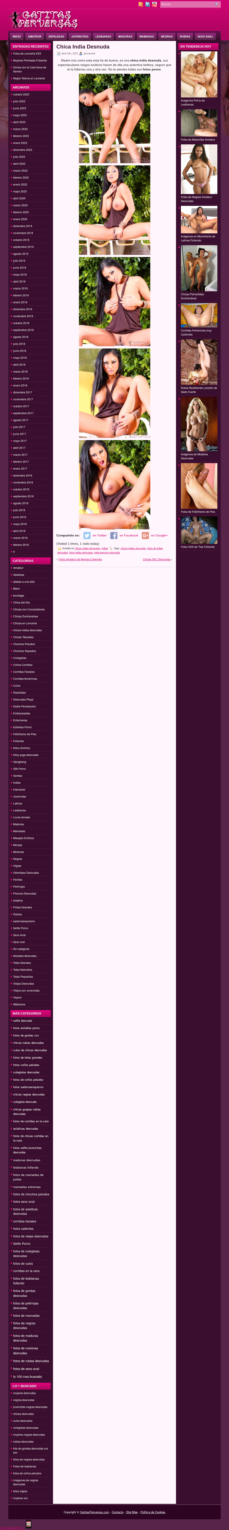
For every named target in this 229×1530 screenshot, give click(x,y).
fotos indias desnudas (81, 552)
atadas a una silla (24, 581)
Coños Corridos (22, 665)
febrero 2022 (21, 177)
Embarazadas (21, 713)
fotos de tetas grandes (27, 1057)
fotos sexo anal (24, 1201)
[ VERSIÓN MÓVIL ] (12, 1528)
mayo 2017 (20, 441)
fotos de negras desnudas (24, 1325)
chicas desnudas (23, 1414)
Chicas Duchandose (25, 616)
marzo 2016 (20, 538)
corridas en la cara (26, 1270)
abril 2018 (19, 364)
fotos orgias (20, 1491)
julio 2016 (19, 510)
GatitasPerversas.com (94, 1512)
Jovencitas (79, 36)
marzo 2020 (20, 205)
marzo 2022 (20, 170)
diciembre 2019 (22, 226)
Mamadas (147, 36)
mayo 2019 (20, 274)
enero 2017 (20, 468)
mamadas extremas (27, 1186)
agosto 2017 (20, 420)
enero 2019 (20, 302)
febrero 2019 (21, 295)
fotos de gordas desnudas (24, 1293)
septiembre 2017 (23, 413)
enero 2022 (20, 184)
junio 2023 (19, 108)
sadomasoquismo (24, 921)
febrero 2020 (21, 212)
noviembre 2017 (23, 399)
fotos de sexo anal (26, 1368)
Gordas (17, 775)
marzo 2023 (20, 129)
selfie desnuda (22, 1020)
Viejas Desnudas (23, 983)
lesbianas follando (26, 1167)
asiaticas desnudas (25, 1128)
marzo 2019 (20, 288)
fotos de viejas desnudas (30, 1236)
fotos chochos (21, 748)
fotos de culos (23, 1263)
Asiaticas (18, 574)
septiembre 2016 (23, 496)
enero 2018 (20, 385)
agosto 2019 (20, 253)
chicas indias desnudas (27, 630)
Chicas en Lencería (25, 623)
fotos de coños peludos (28, 1079)
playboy (18, 900)
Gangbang (19, 762)
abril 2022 (19, 163)
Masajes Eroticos (23, 838)
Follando (18, 741)
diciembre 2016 (22, 475)
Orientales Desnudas (26, 872)
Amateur (34, 36)
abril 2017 (19, 448)
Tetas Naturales (22, 969)
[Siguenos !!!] (148, 6)
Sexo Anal (205, 36)
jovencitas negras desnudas (30, 1407)
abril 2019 (19, 281)
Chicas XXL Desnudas (156, 559)
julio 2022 (19, 156)
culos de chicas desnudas (30, 1050)
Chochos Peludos (24, 644)
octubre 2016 (21, 489)
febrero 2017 (21, 461)
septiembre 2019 (23, 247)
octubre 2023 (21, 94)
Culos (16, 685)
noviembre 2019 (23, 233)
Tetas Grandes (22, 962)
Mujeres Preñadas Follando (30, 60)
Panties (17, 879)
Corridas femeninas (25, 678)
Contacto (117, 1512)
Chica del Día (21, 602)
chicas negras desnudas (29, 1094)
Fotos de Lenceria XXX (27, 53)
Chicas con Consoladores (29, 609)
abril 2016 (19, 531)
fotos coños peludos (26, 1065)
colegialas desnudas (26, 1072)
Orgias (17, 865)
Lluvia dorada (21, 817)
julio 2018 (19, 344)
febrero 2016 (21, 545)
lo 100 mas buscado (27, 1376)
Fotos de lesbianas (24, 1466)
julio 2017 (19, 427)
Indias (17, 782)
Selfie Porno (20, 928)
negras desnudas (23, 1400)
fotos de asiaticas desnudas (25, 1211)
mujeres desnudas (24, 1393)
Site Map (132, 1512)
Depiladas (56, 36)
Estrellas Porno (22, 727)
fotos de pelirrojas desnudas (25, 1305)
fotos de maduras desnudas (25, 1337)
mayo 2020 (20, 191)
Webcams (19, 1004)
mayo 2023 (20, 115)
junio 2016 (19, 517)
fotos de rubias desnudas (31, 1360)
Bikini (16, 588)
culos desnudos (22, 1420)
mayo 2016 (20, 524)
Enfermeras (20, 720)
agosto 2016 (20, 503)
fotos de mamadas (26, 1315)
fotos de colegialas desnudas (26, 1253)
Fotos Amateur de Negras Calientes (80, 559)
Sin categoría (21, 949)
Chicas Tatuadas (23, 637)
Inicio (17, 36)
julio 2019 (19, 260)
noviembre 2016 (23, 482)
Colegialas (19, 658)
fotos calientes (23, 1228)
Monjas (17, 845)
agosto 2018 (20, 337)
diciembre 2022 (22, 150)
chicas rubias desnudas (28, 1042)
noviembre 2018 (23, 316)
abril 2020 (19, 198)
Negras (167, 36)
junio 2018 (19, 350)
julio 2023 (19, 101)
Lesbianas (103, 36)
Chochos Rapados (24, 651)
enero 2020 (20, 219)
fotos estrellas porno (26, 1028)
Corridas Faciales (24, 671)
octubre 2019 (21, 240)
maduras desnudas (26, 1160)
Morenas (18, 852)
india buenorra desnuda (107, 552)
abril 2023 (19, 122)
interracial (19, 789)
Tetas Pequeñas (23, 976)
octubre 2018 (21, 323)
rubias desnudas (23, 1441)
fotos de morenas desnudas (25, 1350)
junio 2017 (19, 434)
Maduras (125, 36)
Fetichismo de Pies (24, 734)
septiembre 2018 (23, 330)
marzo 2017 (20, 454)
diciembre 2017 (22, 392)
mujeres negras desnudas (29, 1434)
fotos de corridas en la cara (31, 1121)
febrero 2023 (21, 136)
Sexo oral (19, 942)
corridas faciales (24, 1221)
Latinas (17, 803)
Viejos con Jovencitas (26, 990)
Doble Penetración (24, 706)
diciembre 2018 (22, 309)
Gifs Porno (19, 768)
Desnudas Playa (23, 699)
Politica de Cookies (152, 1512)
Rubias (185, 36)
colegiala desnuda (24, 1101)
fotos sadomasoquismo (28, 1087)
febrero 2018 (21, 378)
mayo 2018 (20, 357)
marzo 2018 (20, 371)
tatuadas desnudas (24, 956)
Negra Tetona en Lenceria (29, 78)
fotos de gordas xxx (26, 1035)
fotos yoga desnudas (25, 755)
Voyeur (17, 997)
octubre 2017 (21, 406)
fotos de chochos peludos (31, 1194)
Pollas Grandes (22, 907)
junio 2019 (19, 267)
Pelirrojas (19, 886)
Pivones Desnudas (24, 893)
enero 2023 (20, 143)
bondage (18, 595)
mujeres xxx (20, 1498)
